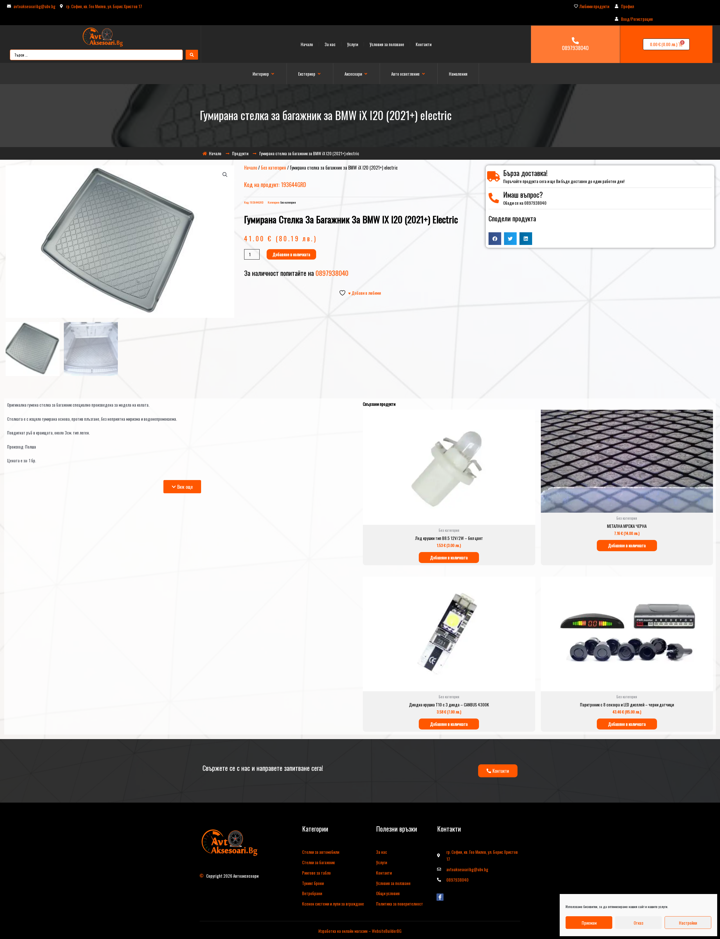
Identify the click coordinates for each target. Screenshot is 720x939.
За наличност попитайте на (296, 273)
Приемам (589, 923)
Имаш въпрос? (523, 194)
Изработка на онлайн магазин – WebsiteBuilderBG (360, 931)
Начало (307, 44)
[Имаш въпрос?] (494, 198)
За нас (330, 44)
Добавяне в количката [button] (449, 557)
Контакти (423, 44)
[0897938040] (575, 40)
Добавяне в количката (291, 254)
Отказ (638, 923)
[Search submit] (192, 55)
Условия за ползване (387, 44)
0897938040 (575, 47)
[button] (264, 73)
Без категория (273, 167)
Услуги (352, 44)
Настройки (688, 923)
